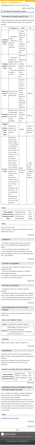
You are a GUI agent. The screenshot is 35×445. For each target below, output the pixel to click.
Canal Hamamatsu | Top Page (7, 5)
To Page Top (30, 234)
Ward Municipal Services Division (10, 418)
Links (17, 429)
